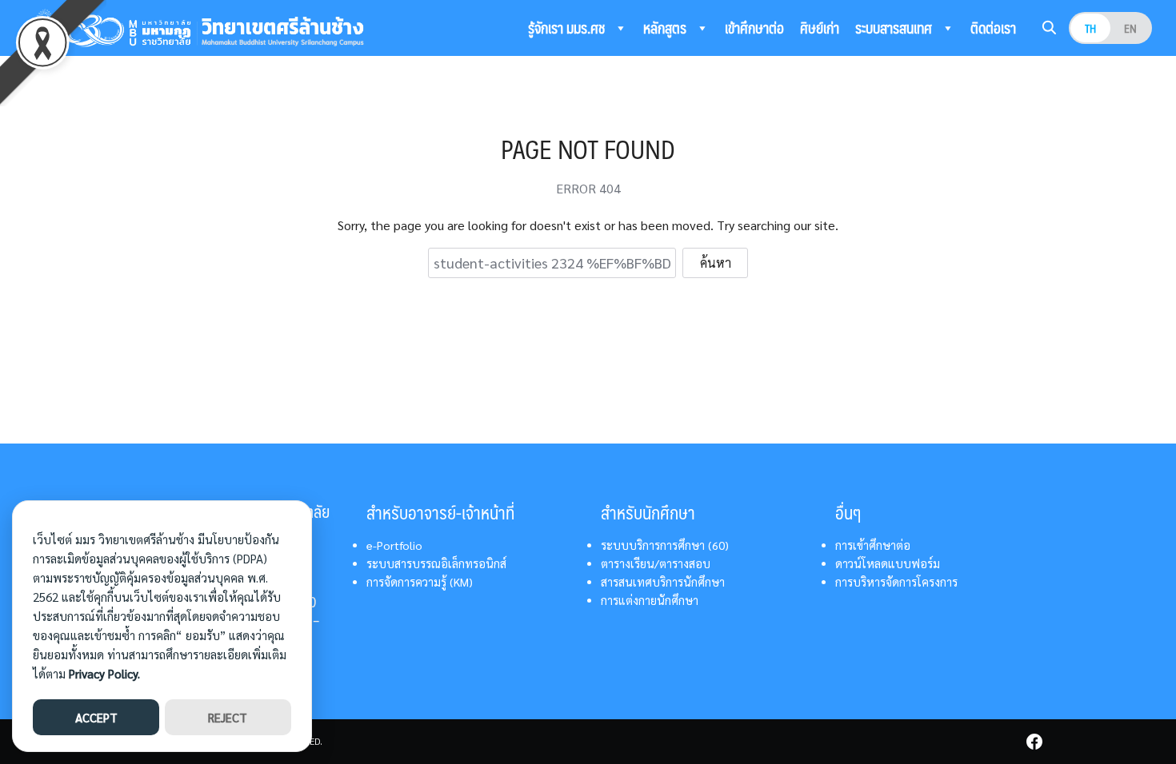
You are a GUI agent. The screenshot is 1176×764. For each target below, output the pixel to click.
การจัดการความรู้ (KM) (419, 582)
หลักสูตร (666, 28)
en (1130, 28)
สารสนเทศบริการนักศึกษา (663, 582)
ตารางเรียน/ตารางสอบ (655, 563)
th (1090, 28)
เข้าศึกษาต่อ (754, 28)
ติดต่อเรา (993, 28)
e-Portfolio (394, 545)
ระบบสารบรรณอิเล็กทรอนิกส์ (436, 563)
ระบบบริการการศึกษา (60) (665, 545)
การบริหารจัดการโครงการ (896, 582)
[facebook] (1034, 741)
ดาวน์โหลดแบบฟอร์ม (887, 563)
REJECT (227, 717)
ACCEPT (96, 717)
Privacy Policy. (104, 673)
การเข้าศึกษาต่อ (872, 545)
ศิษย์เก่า (819, 28)
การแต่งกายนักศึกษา (649, 600)
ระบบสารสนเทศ (895, 28)
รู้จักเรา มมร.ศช (568, 28)
